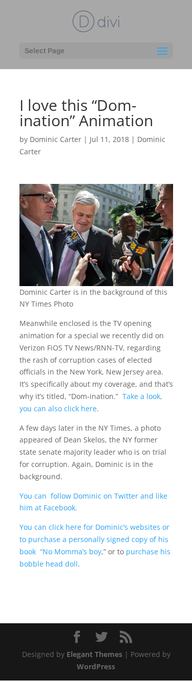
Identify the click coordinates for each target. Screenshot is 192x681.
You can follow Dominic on (66, 496)
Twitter (126, 496)
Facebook (59, 507)
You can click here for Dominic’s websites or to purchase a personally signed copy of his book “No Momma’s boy (94, 539)
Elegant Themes (94, 654)
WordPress (96, 666)
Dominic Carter (55, 139)
